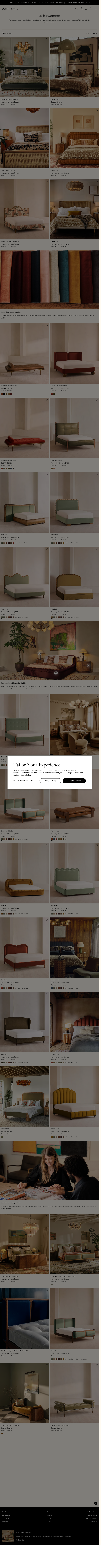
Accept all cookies (74, 781)
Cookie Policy (25, 775)
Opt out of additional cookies (23, 781)
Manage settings (50, 781)
